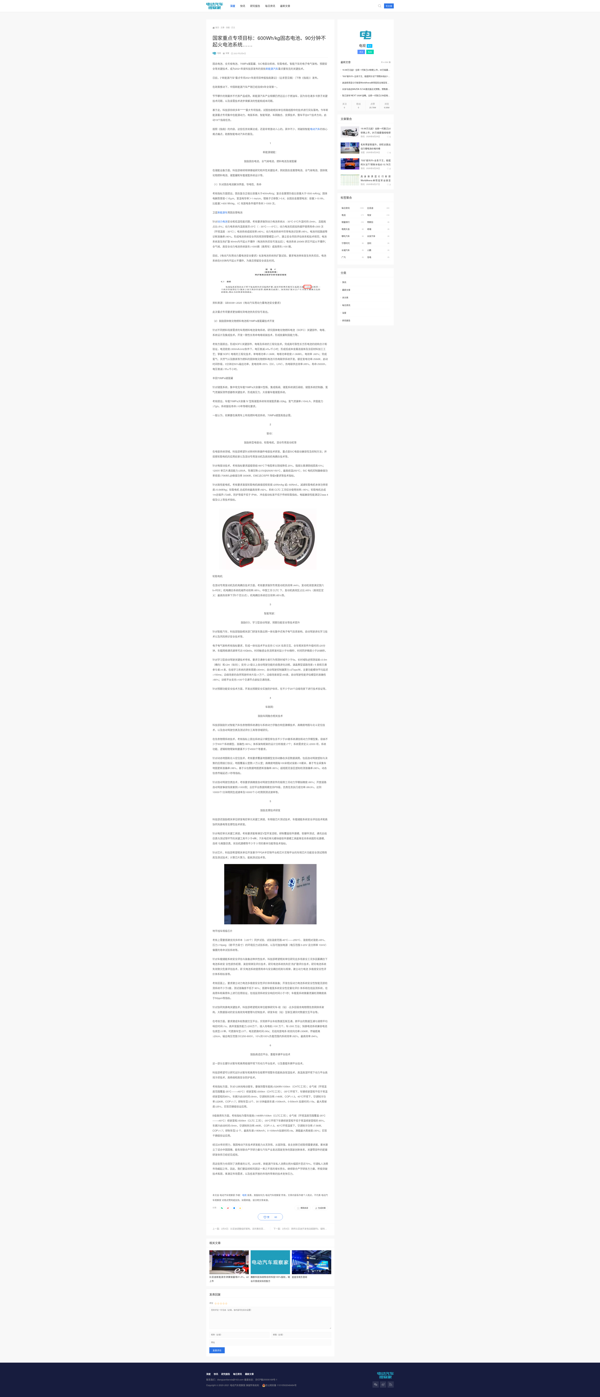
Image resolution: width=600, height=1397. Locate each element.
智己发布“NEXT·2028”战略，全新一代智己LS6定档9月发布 (366, 95)
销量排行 (353, 221)
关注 (361, 51)
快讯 (363, 136)
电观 (219, 53)
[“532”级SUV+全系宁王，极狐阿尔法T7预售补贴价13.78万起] (350, 164)
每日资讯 (353, 207)
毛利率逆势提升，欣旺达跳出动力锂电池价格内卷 (376, 146)
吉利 (378, 243)
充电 (378, 257)
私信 (370, 51)
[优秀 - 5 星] (226, 1303)
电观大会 (353, 228)
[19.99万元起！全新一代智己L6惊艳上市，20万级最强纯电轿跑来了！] (350, 132)
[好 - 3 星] (221, 1303)
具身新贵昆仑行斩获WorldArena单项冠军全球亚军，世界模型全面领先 (366, 82)
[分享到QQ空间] (240, 1208)
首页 (217, 27)
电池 (353, 214)
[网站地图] (391, 1384)
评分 (211, 1303)
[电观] (365, 35)
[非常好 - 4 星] (223, 1303)
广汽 (353, 257)
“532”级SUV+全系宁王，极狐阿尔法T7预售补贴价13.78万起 (366, 76)
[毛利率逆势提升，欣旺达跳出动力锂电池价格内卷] (350, 148)
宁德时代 (353, 243)
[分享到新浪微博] (228, 1208)
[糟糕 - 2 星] (218, 1303)
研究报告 (346, 320)
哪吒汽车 (353, 236)
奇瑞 (378, 228)
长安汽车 (378, 236)
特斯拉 (378, 221)
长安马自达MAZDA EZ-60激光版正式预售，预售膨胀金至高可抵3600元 (366, 88)
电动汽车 (315, 129)
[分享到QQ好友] (234, 1208)
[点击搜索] (380, 6)
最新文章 (346, 289)
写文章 (389, 5)
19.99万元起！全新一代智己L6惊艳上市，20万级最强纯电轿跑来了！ (366, 69)
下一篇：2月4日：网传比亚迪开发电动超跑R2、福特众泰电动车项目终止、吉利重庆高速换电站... (300, 1228)
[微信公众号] (375, 1384)
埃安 (378, 214)
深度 (228, 27)
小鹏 (378, 250)
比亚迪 (378, 207)
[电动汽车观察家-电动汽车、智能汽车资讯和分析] (217, 6)
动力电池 (223, 221)
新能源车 (223, 212)
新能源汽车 (272, 68)
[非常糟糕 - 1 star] (216, 1303)
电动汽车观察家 (237, 1385)
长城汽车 (353, 250)
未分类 (345, 297)
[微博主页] (383, 1384)
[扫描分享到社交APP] (222, 1208)
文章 (222, 27)
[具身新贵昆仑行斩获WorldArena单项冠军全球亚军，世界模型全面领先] (350, 179)
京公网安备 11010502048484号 (281, 1385)
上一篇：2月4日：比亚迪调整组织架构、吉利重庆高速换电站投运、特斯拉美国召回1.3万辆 (241, 1228)
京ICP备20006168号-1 (266, 1379)
